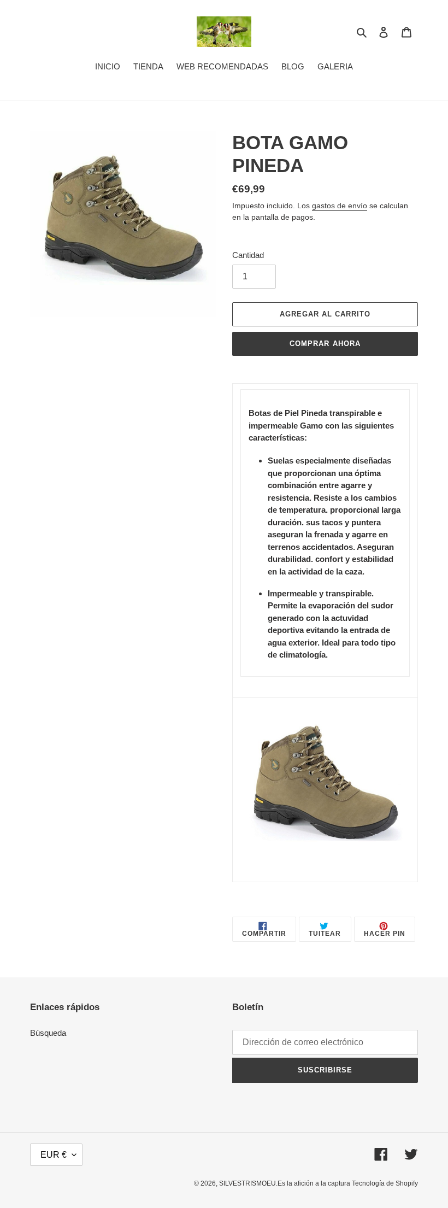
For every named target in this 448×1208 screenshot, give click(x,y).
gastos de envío (339, 205)
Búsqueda (48, 1032)
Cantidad (248, 255)
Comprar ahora (325, 343)
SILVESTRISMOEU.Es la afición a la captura (285, 1183)
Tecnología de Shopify (385, 1183)
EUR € (53, 1154)
